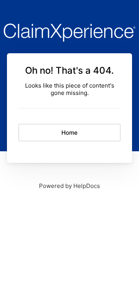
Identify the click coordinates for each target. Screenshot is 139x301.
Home (69, 132)
